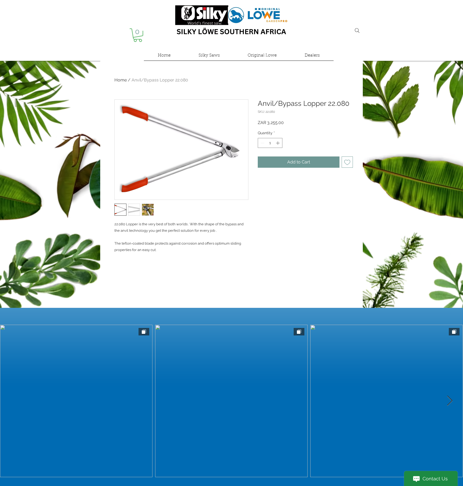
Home (120, 80)
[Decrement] (262, 143)
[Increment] (278, 143)
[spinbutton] (270, 143)
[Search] (357, 30)
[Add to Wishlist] (347, 162)
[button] (138, 35)
